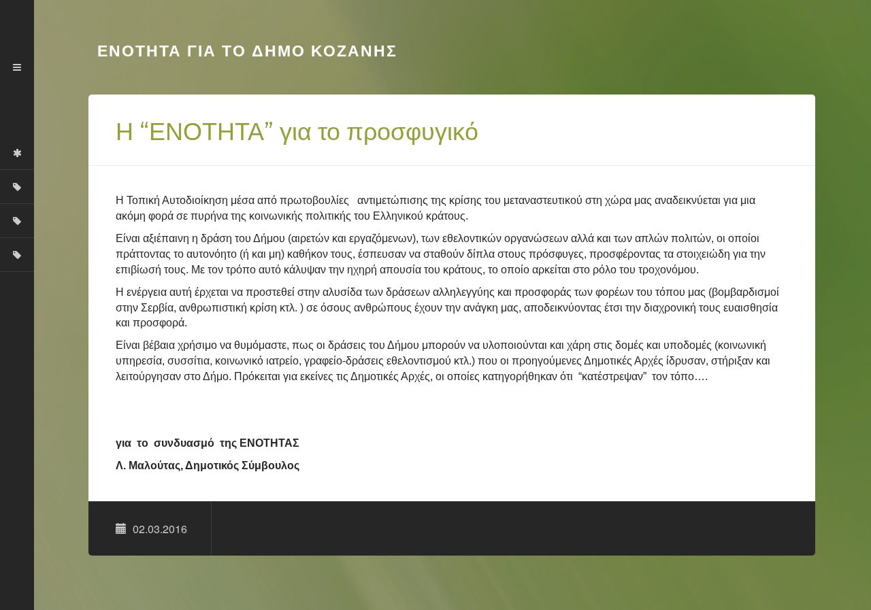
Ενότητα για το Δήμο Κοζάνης (244, 51)
